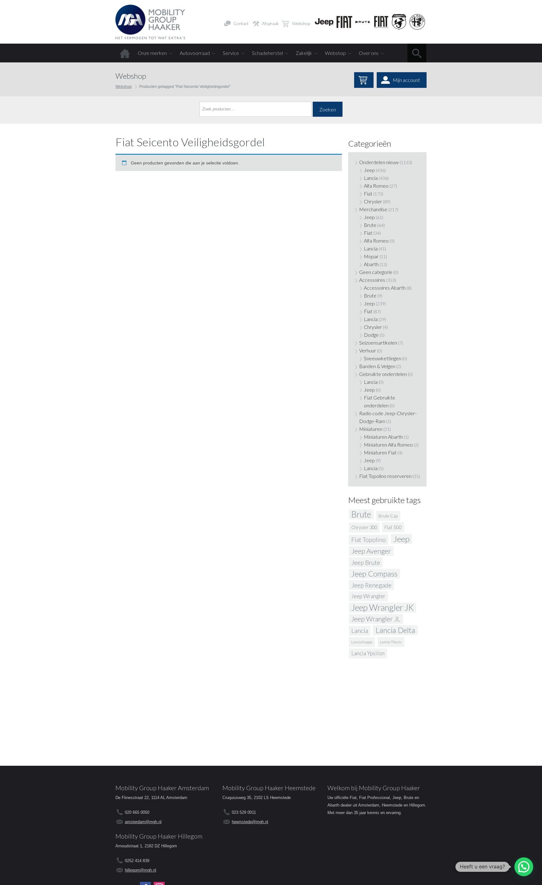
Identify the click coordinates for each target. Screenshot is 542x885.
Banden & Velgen (377, 366)
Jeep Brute (365, 562)
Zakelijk (304, 53)
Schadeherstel (267, 53)
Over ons (369, 53)
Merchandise (373, 209)
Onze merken (152, 53)
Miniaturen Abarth (383, 437)
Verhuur (367, 350)
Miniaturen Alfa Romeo (388, 445)
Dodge (371, 335)
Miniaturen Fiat (380, 452)
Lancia (371, 178)
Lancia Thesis (391, 642)
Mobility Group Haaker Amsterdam (162, 787)
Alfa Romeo (376, 186)
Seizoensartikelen (378, 343)
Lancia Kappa (361, 642)
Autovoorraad (195, 53)
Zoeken (327, 109)
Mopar (371, 256)
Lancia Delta (395, 630)
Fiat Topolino (368, 539)
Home (124, 53)
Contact (241, 23)
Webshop (301, 23)
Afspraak (270, 23)
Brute (370, 225)
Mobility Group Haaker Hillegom (158, 836)
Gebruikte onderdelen (383, 374)
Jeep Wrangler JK (382, 608)
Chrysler (373, 201)
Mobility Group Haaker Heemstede (269, 787)
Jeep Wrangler (368, 596)
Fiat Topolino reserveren (385, 476)
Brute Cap (388, 515)
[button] (523, 866)
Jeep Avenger (371, 551)
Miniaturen (370, 429)
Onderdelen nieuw (379, 162)
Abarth (371, 264)
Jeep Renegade (371, 585)
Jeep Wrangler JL (376, 619)
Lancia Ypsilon (368, 653)
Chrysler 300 (364, 527)
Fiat (368, 193)
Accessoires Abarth (385, 288)
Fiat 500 (393, 527)
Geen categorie (375, 272)
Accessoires (372, 280)
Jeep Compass (374, 573)
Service (231, 53)
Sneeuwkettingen (382, 358)
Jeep (369, 170)
